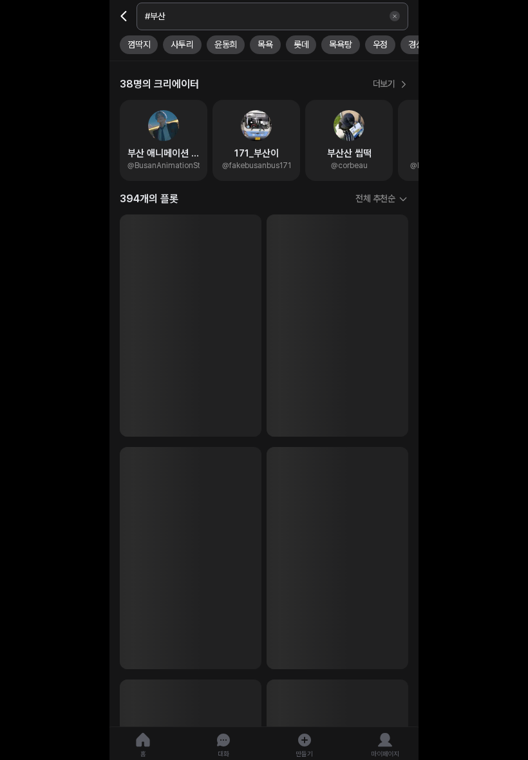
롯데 (301, 44)
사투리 (182, 44)
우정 (380, 44)
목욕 (265, 44)
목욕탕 (340, 44)
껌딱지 (138, 44)
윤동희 (225, 44)
